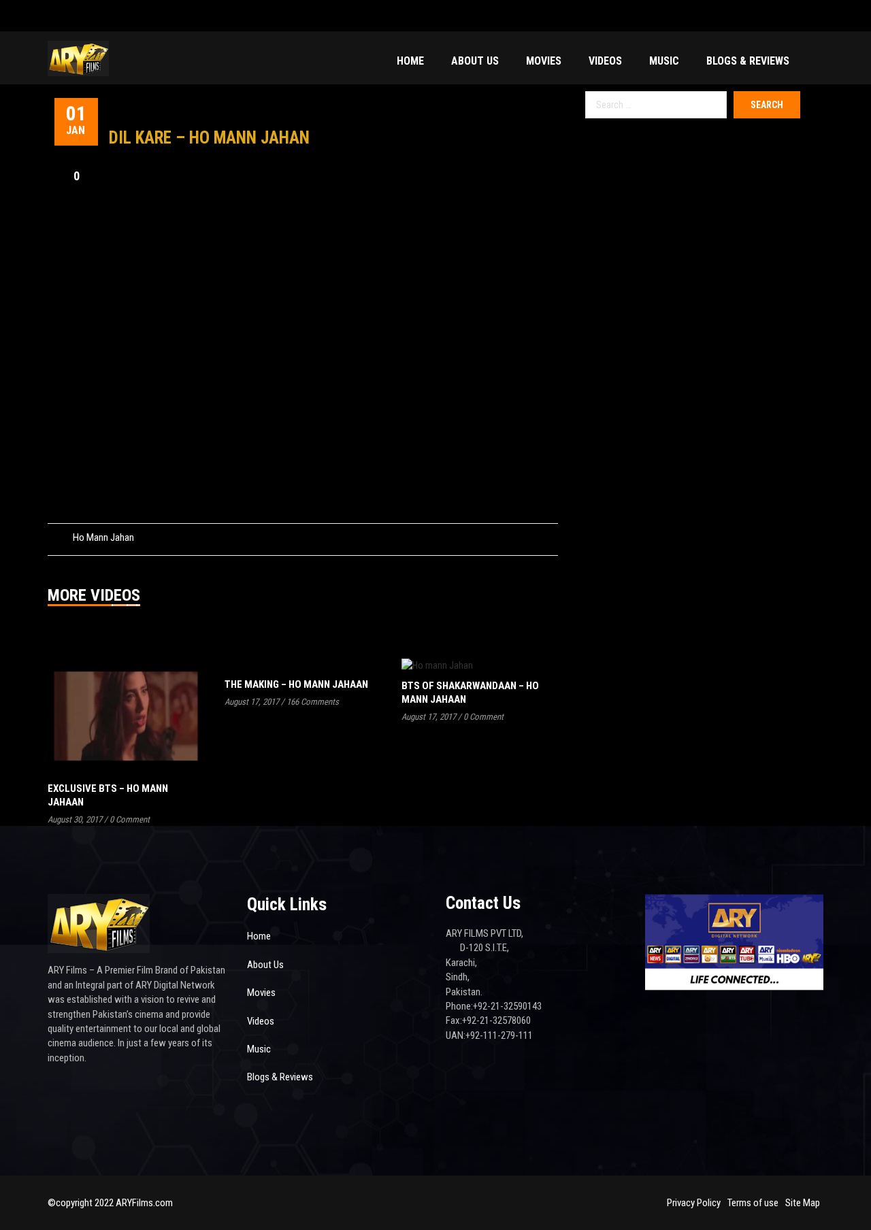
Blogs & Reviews (747, 60)
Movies (543, 60)
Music (664, 60)
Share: (501, 537)
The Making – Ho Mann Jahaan (296, 684)
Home (410, 60)
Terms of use (752, 1203)
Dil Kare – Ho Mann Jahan (209, 138)
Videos (605, 60)
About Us (475, 60)
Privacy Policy (694, 1203)
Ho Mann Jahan (103, 537)
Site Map (802, 1203)
